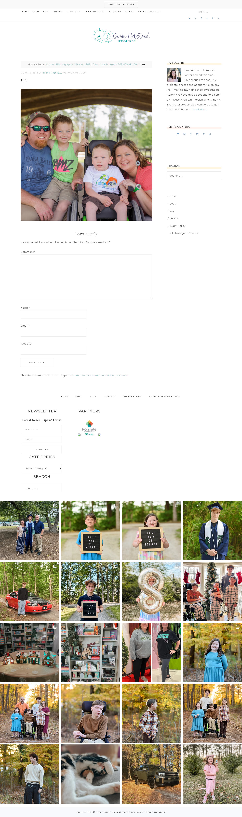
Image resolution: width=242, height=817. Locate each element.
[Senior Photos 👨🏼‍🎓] (29, 591)
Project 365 (82, 64)
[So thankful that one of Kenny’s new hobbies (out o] (151, 774)
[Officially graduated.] (29, 530)
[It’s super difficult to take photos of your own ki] (212, 713)
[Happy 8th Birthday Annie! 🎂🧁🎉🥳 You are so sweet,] (151, 591)
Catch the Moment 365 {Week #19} (115, 64)
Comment (28, 251)
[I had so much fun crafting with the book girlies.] (29, 652)
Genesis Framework (133, 812)
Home (50, 64)
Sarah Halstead (121, 36)
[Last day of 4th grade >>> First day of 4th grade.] (90, 530)
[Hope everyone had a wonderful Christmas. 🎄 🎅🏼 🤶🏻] (212, 591)
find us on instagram (121, 4)
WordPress (151, 812)
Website (26, 343)
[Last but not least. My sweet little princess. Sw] (212, 652)
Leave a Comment (76, 73)
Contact (173, 218)
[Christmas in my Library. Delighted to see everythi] (90, 652)
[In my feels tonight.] (212, 530)
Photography (64, 64)
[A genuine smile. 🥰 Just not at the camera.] (151, 713)
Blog (171, 211)
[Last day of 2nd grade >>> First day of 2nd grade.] (151, 530)
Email (25, 325)
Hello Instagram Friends (183, 233)
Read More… (200, 109)
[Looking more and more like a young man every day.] (90, 713)
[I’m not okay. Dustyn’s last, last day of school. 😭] (90, 591)
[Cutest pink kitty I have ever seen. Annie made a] (212, 774)
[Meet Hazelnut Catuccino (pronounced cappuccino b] (90, 774)
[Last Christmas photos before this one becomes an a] (29, 774)
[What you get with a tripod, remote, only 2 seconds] (29, 713)
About (172, 203)
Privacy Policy (176, 225)
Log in (162, 812)
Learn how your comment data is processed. (100, 375)
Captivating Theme (107, 812)
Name (25, 307)
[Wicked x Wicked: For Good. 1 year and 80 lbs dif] (151, 652)
